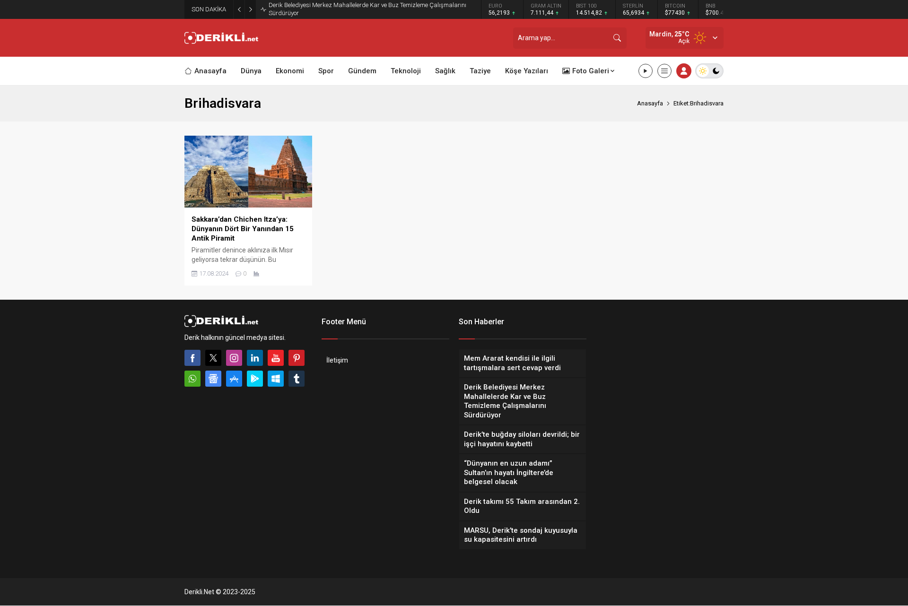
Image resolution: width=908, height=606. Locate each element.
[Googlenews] (213, 379)
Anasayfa (650, 103)
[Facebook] (192, 358)
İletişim (337, 360)
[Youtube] (276, 358)
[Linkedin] (255, 358)
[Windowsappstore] (276, 379)
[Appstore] (234, 379)
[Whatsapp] (192, 379)
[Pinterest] (296, 358)
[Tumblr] (296, 379)
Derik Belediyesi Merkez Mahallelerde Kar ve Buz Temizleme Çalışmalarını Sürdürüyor (367, 9)
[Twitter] (213, 358)
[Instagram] (234, 358)
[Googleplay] (255, 379)
